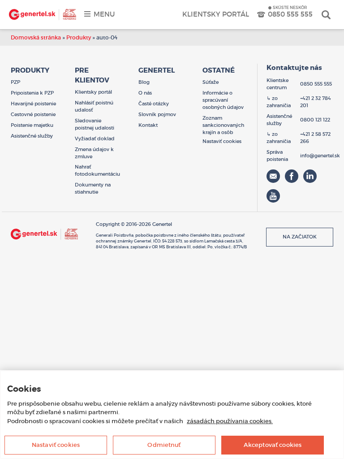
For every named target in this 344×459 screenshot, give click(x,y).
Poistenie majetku (32, 125)
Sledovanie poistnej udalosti (94, 124)
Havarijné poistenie (33, 103)
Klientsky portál (215, 14)
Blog (144, 82)
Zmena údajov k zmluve (94, 153)
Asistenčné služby (32, 136)
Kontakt (148, 125)
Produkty (78, 37)
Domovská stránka (36, 37)
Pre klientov (92, 75)
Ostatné (218, 70)
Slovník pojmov (157, 114)
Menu (104, 14)
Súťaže (210, 82)
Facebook (291, 176)
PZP (15, 82)
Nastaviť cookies (56, 445)
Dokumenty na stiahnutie (93, 188)
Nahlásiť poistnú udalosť (94, 106)
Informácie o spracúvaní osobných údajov (223, 100)
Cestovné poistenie (33, 114)
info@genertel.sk (320, 155)
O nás (145, 93)
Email (273, 176)
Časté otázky (153, 103)
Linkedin (310, 176)
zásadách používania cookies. (230, 421)
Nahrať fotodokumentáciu (97, 170)
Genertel (42, 14)
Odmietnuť (164, 445)
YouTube (273, 196)
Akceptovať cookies (272, 445)
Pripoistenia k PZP (32, 93)
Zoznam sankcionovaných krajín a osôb (223, 125)
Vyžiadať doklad (95, 138)
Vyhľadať (326, 14)
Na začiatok (300, 237)
